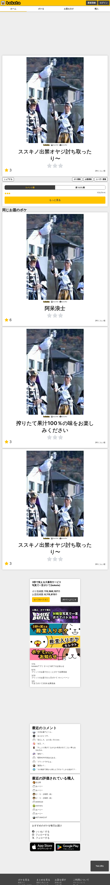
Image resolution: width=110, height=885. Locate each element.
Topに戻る (100, 866)
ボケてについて (79, 882)
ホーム (13, 8)
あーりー (39, 786)
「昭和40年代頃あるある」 (46, 758)
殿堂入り (21, 882)
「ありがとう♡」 (42, 736)
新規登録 (92, 3)
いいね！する (42, 831)
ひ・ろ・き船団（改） (44, 794)
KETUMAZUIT (41, 817)
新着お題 (58, 882)
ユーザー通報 (101, 179)
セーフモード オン (41, 600)
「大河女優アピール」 (44, 732)
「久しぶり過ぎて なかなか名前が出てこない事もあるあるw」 (55, 748)
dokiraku (39, 806)
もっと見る (55, 200)
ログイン (104, 3)
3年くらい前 (100, 171)
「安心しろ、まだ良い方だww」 (48, 740)
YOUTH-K (101, 193)
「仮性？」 (39, 754)
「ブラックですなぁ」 (44, 762)
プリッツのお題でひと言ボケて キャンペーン (50, 676)
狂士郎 (38, 782)
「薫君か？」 (40, 765)
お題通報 (88, 179)
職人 (97, 8)
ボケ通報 (77, 179)
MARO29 (39, 802)
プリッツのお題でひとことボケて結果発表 (49, 671)
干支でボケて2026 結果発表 (43, 682)
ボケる (41, 8)
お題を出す (69, 8)
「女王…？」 (40, 744)
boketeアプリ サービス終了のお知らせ (48, 665)
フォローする (41, 834)
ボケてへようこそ (69, 600)
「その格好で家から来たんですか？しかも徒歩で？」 (56, 769)
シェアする (8, 179)
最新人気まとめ (42, 882)
